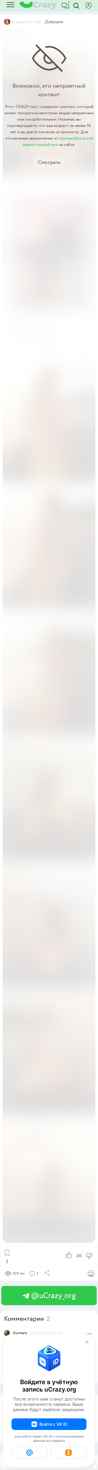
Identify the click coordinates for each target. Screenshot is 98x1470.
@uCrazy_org (52, 1296)
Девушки (54, 21)
